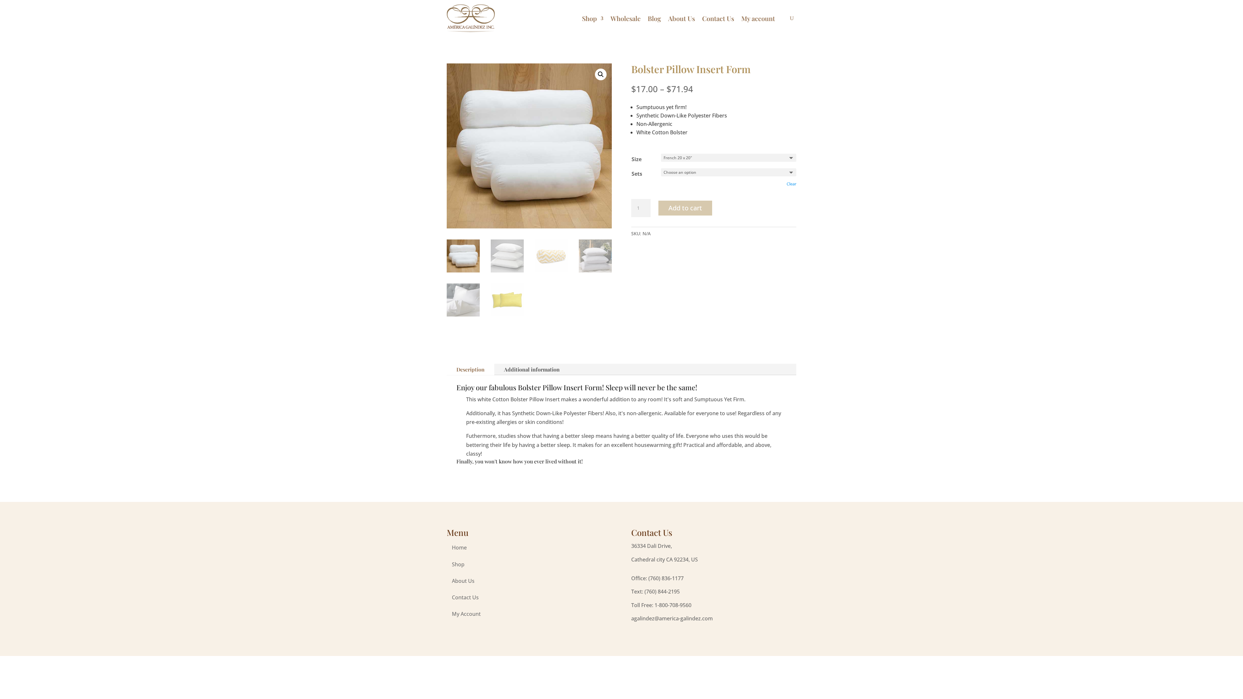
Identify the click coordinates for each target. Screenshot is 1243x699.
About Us (681, 18)
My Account (466, 613)
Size (637, 159)
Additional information (532, 369)
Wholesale (625, 18)
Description (470, 369)
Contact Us (718, 18)
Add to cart (685, 208)
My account (758, 18)
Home (459, 547)
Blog (654, 18)
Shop (589, 18)
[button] (601, 74)
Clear (791, 184)
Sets (637, 173)
